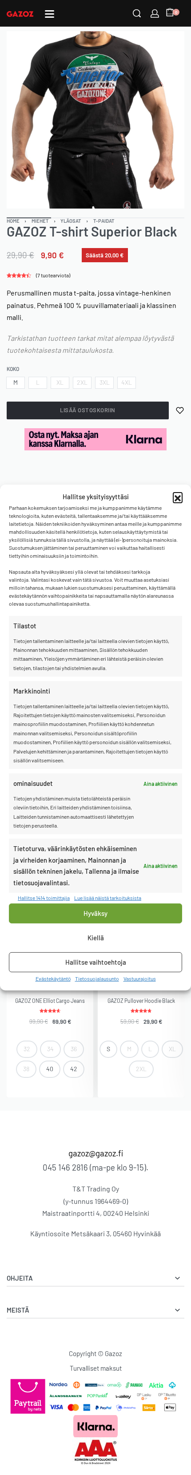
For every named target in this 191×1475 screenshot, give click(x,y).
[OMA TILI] (154, 13)
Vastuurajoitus (139, 978)
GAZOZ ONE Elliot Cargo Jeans (50, 1001)
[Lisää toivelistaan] (179, 410)
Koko (13, 369)
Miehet (40, 221)
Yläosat (70, 221)
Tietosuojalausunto (97, 978)
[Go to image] (29, 217)
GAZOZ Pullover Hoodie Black (141, 1001)
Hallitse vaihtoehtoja (95, 962)
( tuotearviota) (53, 275)
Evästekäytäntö (53, 978)
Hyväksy (95, 913)
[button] (177, 497)
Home (13, 221)
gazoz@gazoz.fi (95, 1153)
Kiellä (96, 938)
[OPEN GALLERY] (95, 120)
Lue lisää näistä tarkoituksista (107, 898)
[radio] (15, 382)
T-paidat (104, 221)
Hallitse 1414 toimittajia (44, 898)
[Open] (49, 14)
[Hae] (136, 13)
